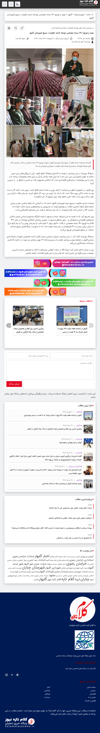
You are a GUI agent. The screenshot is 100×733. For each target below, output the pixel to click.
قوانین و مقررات (90, 700)
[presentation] (91, 325)
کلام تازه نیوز (54, 579)
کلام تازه (68, 579)
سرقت (49, 564)
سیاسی (93, 690)
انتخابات (42, 560)
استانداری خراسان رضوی (81, 560)
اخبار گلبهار (42, 556)
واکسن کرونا (18, 575)
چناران (84, 579)
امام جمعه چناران (63, 560)
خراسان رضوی (77, 563)
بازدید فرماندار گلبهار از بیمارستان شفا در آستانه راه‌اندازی (62, 483)
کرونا (77, 579)
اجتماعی (47, 690)
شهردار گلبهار (83, 568)
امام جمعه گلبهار (51, 560)
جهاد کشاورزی (32, 560)
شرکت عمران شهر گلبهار (35, 564)
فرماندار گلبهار (46, 572)
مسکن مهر (59, 576)
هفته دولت (25, 576)
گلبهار (70, 14)
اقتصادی (93, 694)
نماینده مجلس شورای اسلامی (38, 575)
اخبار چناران (54, 556)
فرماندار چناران (60, 571)
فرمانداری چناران (32, 571)
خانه (88, 14)
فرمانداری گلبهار (20, 571)
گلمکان (36, 579)
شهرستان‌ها (79, 14)
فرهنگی (47, 694)
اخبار (48, 687)
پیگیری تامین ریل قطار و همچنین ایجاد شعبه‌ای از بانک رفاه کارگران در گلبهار (54, 429)
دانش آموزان (62, 564)
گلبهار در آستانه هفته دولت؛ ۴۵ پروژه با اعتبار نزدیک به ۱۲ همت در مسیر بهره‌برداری (72, 332)
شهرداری (76, 568)
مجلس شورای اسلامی (70, 575)
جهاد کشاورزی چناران (19, 560)
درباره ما (47, 697)
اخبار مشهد (62, 556)
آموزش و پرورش (87, 556)
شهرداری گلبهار (53, 568)
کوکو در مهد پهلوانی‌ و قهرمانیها (71, 442)
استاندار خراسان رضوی (23, 556)
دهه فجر (54, 564)
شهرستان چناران (33, 567)
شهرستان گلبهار (16, 568)
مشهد (52, 575)
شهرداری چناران (67, 568)
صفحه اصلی (91, 687)
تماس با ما (92, 697)
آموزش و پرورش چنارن (73, 557)
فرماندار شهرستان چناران (78, 571)
